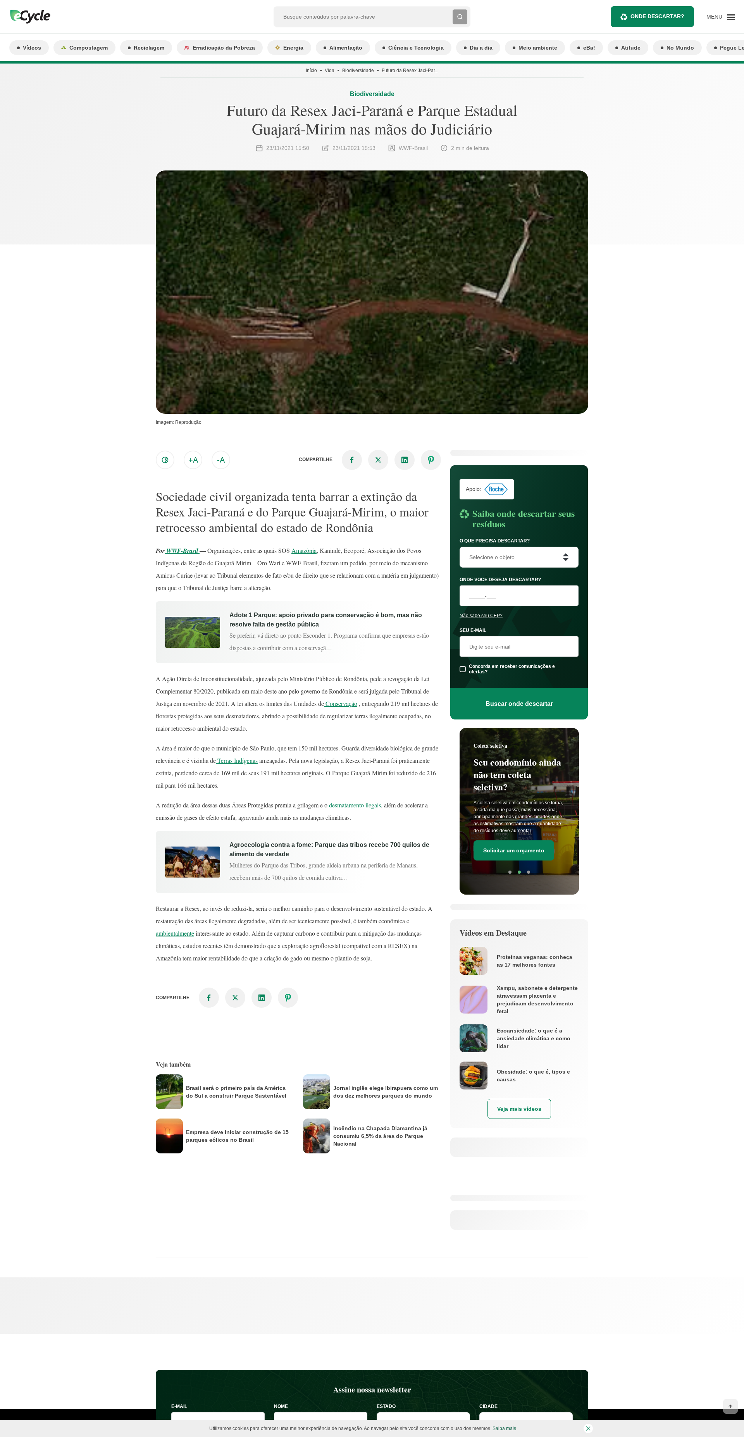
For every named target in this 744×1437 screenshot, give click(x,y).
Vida (329, 70)
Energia (293, 48)
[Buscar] (460, 16)
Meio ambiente (537, 48)
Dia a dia (481, 48)
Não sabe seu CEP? (481, 615)
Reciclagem (149, 48)
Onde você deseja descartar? (500, 579)
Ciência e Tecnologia (416, 48)
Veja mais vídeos (519, 1109)
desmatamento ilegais (355, 805)
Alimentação (345, 48)
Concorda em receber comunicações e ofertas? (512, 669)
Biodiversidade (358, 70)
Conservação (340, 703)
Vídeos (32, 48)
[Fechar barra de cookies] (588, 1428)
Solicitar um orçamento (513, 850)
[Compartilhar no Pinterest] (431, 460)
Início (311, 70)
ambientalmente (175, 933)
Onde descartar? (657, 16)
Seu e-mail (473, 630)
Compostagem (88, 48)
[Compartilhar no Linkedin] (404, 460)
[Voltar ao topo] (730, 1406)
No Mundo (680, 48)
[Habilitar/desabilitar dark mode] (165, 460)
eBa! (589, 48)
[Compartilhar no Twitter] (378, 460)
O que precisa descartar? (495, 541)
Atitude (631, 48)
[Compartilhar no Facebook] (352, 460)
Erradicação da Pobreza (224, 48)
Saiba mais (504, 1428)
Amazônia (304, 550)
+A (193, 460)
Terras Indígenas (237, 760)
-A (221, 460)
